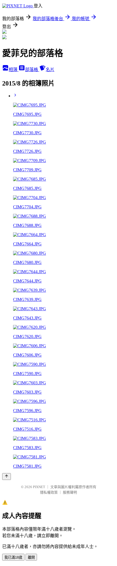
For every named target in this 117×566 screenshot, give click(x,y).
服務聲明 (70, 492)
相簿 (14, 69)
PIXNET (39, 487)
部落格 (32, 69)
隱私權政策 (49, 492)
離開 (31, 557)
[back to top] (6, 476)
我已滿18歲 (13, 557)
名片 (50, 69)
